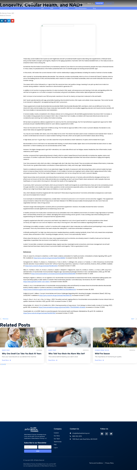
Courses (66, 3)
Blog (94, 8)
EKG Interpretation (81, 8)
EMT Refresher (64, 8)
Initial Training (43, 3)
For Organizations (78, 3)
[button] (2, 21)
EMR (51, 8)
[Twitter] (111, 433)
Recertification (55, 3)
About (89, 3)
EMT (42, 8)
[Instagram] (106, 433)
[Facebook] (102, 433)
